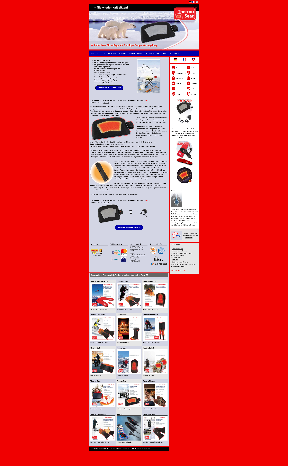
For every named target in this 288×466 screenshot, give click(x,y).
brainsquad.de (102, 448)
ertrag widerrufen (179, 270)
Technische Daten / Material (156, 53)
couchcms (147, 448)
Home (92, 53)
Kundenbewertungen (139, 254)
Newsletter (178, 53)
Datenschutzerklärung (115, 448)
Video (99, 53)
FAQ (170, 53)
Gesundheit (122, 53)
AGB (133, 448)
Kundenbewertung (109, 53)
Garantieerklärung (178, 266)
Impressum (126, 448)
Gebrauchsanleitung (136, 53)
